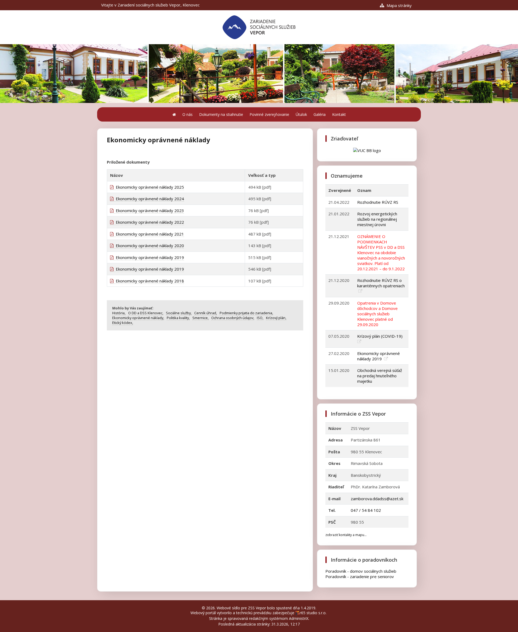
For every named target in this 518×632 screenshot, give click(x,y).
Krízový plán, (276, 317)
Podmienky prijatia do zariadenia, (246, 312)
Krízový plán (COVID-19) (380, 336)
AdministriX (298, 618)
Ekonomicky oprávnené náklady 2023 (149, 210)
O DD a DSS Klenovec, (145, 312)
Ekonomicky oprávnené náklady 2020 (149, 245)
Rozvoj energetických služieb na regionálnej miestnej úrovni (377, 219)
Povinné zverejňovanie (269, 114)
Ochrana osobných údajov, (232, 317)
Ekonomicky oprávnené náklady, (138, 317)
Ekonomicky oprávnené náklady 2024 (149, 198)
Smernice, (200, 317)
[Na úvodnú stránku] (174, 114)
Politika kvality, (178, 317)
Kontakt (339, 114)
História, (118, 312)
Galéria (319, 114)
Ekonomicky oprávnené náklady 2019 (149, 257)
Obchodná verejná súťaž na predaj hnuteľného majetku (379, 376)
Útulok (301, 114)
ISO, (260, 317)
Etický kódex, (122, 322)
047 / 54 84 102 (366, 510)
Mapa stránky (399, 5)
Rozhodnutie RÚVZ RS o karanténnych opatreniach (381, 283)
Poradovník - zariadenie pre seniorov (359, 576)
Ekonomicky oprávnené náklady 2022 (149, 222)
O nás (187, 114)
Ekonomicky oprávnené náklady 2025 (149, 187)
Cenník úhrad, (205, 312)
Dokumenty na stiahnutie (221, 114)
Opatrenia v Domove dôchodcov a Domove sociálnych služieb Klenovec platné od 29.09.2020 (377, 313)
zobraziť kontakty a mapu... (346, 535)
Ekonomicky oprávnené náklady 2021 (149, 234)
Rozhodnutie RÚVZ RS (377, 202)
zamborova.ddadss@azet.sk (377, 498)
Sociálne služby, (179, 312)
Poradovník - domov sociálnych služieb (360, 571)
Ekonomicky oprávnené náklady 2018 (149, 281)
